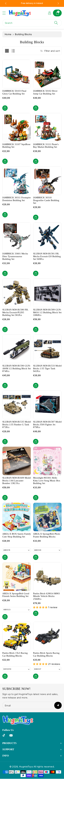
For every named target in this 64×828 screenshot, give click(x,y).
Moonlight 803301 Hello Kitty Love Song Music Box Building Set (46, 480)
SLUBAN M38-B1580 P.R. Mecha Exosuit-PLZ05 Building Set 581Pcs (15, 312)
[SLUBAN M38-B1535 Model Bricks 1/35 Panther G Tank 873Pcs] (16, 405)
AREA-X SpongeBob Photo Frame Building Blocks (46, 535)
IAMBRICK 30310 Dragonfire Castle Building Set (46, 200)
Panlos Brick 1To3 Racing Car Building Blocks (15, 654)
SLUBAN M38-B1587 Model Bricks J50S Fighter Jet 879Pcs (47, 424)
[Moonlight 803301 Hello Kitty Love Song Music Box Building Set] (47, 461)
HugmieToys (26, 766)
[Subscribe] (58, 705)
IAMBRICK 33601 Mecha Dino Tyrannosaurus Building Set (15, 256)
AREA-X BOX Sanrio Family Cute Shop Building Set (16, 535)
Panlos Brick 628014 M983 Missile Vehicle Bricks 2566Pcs (46, 596)
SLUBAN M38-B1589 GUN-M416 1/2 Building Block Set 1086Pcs (47, 312)
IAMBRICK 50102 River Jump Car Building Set (45, 92)
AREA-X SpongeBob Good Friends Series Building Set (15, 595)
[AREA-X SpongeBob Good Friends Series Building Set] (16, 576)
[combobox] (32, 22)
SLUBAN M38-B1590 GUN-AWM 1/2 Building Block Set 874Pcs (16, 368)
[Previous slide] (5, 3)
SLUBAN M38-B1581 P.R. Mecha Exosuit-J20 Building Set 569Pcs (47, 256)
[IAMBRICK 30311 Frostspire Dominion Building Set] (16, 180)
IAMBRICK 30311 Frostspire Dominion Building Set (16, 199)
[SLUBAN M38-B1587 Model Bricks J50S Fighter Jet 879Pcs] (47, 405)
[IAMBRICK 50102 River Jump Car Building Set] (47, 74)
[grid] (7, 51)
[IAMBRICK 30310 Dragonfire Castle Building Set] (47, 180)
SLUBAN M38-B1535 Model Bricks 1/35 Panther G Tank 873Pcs (16, 424)
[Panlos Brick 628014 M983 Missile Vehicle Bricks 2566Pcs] (47, 576)
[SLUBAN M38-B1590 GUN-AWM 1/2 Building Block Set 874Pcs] (16, 349)
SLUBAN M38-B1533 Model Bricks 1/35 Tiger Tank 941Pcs (47, 368)
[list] (13, 51)
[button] (5, 13)
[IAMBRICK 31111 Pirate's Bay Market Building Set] (47, 127)
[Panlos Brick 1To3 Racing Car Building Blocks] (16, 636)
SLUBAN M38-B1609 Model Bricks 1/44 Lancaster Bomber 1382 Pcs (16, 480)
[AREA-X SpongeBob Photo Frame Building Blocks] (47, 517)
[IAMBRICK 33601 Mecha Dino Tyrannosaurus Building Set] (16, 236)
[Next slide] (58, 3)
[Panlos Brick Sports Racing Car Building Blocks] (47, 636)
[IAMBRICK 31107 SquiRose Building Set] (16, 127)
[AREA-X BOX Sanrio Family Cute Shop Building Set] (16, 517)
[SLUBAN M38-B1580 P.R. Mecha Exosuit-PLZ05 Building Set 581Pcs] (16, 293)
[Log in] (49, 13)
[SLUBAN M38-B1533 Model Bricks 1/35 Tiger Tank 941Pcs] (47, 349)
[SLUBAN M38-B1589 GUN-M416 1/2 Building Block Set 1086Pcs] (47, 293)
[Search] (56, 22)
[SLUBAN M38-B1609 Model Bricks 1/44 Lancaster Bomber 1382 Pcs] (16, 461)
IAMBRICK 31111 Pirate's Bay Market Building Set (46, 145)
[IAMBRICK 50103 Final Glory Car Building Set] (16, 74)
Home (8, 34)
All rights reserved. (44, 766)
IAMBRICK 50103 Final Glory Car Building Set (14, 92)
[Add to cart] (5, 108)
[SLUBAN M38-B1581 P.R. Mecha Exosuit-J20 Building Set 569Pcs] (47, 236)
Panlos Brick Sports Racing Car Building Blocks (46, 654)
